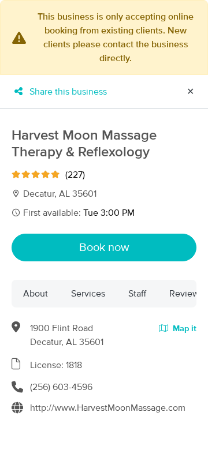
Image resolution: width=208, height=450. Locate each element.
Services (88, 293)
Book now (104, 247)
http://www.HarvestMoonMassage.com (107, 407)
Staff (137, 293)
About (35, 293)
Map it (183, 329)
